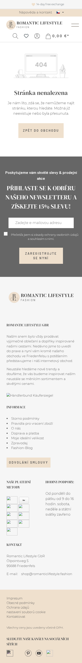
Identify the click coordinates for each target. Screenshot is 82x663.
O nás (16, 428)
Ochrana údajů (18, 607)
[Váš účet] (37, 35)
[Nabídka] (75, 24)
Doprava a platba (25, 433)
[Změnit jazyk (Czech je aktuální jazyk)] (60, 12)
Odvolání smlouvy (28, 462)
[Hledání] (15, 35)
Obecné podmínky (21, 603)
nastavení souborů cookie (26, 612)
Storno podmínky (25, 418)
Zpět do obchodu (41, 130)
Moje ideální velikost (27, 438)
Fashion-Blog (22, 448)
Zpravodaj (19, 443)
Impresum (15, 598)
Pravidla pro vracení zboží (32, 423)
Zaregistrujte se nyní (41, 256)
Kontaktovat (16, 617)
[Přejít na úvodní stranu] (34, 24)
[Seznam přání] (26, 35)
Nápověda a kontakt (35, 12)
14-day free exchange (62, 4)
